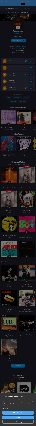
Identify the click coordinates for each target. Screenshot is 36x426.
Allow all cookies (18, 413)
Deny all (18, 417)
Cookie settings (18, 422)
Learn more (5, 408)
